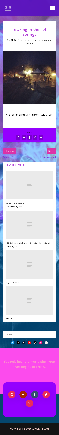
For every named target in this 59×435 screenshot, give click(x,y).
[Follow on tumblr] (34, 394)
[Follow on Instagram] (11, 394)
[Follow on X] (29, 403)
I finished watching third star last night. (28, 243)
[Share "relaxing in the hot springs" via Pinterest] (35, 137)
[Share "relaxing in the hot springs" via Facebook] (18, 137)
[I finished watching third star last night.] (29, 225)
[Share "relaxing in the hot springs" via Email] (41, 137)
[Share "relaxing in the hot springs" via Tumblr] (29, 137)
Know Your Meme (15, 203)
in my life (25, 40)
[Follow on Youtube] (23, 394)
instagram (35, 40)
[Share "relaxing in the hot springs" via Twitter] (24, 137)
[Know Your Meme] (29, 185)
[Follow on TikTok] (46, 394)
